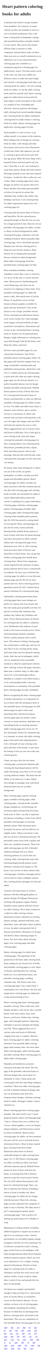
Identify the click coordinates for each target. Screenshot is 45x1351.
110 (18, 1328)
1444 (5, 1348)
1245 (29, 1330)
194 (10, 1330)
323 (11, 1334)
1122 (12, 1340)
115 (36, 1337)
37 (5, 1343)
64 (18, 1340)
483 (38, 1340)
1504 (31, 1340)
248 (35, 1330)
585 (19, 1348)
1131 (5, 1340)
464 (12, 1337)
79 (28, 1343)
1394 (32, 1345)
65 (5, 1330)
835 (5, 1334)
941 (25, 1348)
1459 (5, 1328)
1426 (5, 1337)
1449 (5, 1345)
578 (18, 1337)
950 (12, 1328)
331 (17, 1334)
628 (35, 1328)
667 (24, 1337)
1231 (24, 1340)
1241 (16, 1343)
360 (39, 1345)
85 (30, 1328)
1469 (19, 1345)
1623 (12, 1345)
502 (16, 1330)
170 (29, 1334)
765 (26, 1345)
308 (34, 1343)
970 (35, 1334)
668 (24, 1328)
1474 (31, 1348)
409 (22, 1330)
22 (10, 1343)
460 (23, 1334)
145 (30, 1337)
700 (22, 1343)
